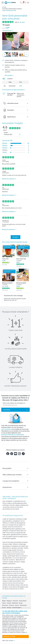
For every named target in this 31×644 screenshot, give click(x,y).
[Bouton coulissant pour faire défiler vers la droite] (26, 54)
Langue (6, 132)
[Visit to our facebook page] (8, 453)
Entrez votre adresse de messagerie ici (14, 403)
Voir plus (15, 237)
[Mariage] (8, 7)
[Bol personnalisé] (22, 275)
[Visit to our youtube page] (15, 453)
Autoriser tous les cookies (9, 636)
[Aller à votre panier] (28, 2)
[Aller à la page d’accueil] (10, 2)
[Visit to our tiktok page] (23, 453)
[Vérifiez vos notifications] (25, 2)
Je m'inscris (6, 410)
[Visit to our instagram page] (19, 453)
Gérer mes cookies (7, 640)
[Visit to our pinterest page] (11, 453)
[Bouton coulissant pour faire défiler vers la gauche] (4, 54)
